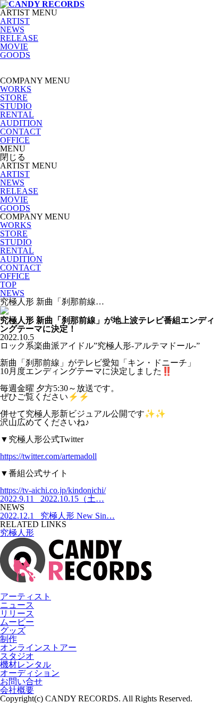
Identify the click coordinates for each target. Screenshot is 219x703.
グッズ (13, 630)
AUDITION (21, 123)
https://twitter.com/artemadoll (48, 456)
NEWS (12, 29)
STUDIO (16, 106)
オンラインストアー (38, 647)
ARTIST (15, 21)
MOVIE (14, 46)
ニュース (17, 604)
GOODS (15, 55)
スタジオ (17, 655)
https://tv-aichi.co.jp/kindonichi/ (53, 490)
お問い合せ (21, 681)
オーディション (30, 672)
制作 (8, 638)
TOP (8, 284)
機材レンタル (25, 664)
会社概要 (17, 689)
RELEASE (19, 38)
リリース (17, 613)
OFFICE (15, 140)
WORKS (15, 89)
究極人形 (17, 532)
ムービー (17, 621)
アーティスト (25, 596)
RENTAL (17, 114)
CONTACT (20, 131)
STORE (14, 97)
